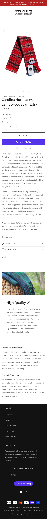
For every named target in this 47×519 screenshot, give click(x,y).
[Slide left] (18, 92)
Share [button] (6, 257)
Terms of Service (11, 426)
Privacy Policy (10, 431)
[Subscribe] (35, 475)
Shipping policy (17, 514)
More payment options (23, 148)
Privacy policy (26, 510)
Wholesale (9, 420)
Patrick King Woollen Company (22, 507)
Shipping (4, 118)
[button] (4, 12)
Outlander (9, 415)
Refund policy (10, 437)
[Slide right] (28, 92)
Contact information (30, 514)
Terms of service (38, 510)
